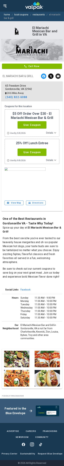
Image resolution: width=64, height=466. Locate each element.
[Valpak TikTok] (40, 444)
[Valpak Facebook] (23, 444)
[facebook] (43, 76)
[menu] (5, 5)
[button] (32, 125)
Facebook (26, 289)
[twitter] (50, 76)
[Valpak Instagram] (32, 444)
